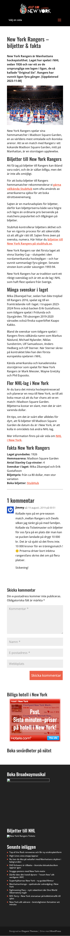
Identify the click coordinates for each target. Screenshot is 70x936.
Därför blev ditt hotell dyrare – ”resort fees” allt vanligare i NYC (31, 875)
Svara (54, 575)
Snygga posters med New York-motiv (27, 871)
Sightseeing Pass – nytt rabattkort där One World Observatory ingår (33, 891)
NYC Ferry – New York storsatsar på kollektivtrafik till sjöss (34, 897)
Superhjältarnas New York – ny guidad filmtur (31, 880)
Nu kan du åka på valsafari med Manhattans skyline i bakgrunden (35, 860)
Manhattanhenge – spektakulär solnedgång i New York (33, 885)
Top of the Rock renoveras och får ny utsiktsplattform (35, 852)
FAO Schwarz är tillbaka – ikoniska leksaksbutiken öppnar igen (33, 866)
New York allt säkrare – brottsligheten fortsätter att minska (34, 903)
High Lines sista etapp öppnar (23, 855)
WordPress (55, 931)
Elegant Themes (30, 931)
